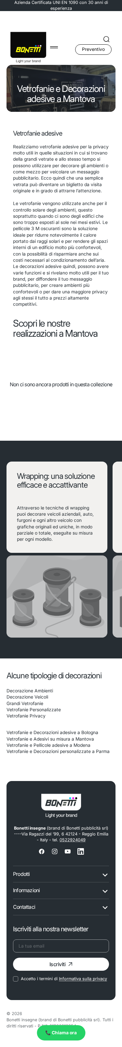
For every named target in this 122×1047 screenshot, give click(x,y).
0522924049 (73, 839)
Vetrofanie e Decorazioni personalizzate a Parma (58, 751)
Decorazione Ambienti (30, 690)
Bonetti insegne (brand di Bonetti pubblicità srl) (53, 1019)
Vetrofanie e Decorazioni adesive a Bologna (52, 732)
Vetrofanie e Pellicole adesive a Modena (48, 745)
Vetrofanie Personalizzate (34, 709)
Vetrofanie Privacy (26, 715)
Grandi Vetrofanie (25, 703)
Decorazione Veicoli (27, 697)
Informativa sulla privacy (83, 978)
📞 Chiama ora (61, 1032)
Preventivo (93, 49)
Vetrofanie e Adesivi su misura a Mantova (50, 739)
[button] (54, 47)
